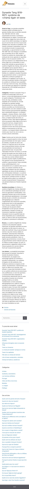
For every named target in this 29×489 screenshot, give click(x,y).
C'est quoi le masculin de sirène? (11, 432)
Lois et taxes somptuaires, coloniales (12, 357)
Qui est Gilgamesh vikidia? (9, 435)
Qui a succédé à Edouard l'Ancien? (12, 442)
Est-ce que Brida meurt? (9, 475)
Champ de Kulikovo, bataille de (11, 359)
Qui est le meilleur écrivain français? (12, 425)
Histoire (11, 4)
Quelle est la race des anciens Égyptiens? (14, 478)
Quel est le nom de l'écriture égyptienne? (13, 457)
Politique (4, 388)
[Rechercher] (25, 318)
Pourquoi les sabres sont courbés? (12, 420)
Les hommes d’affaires (8, 376)
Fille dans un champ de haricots (11, 354)
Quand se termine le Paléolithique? (12, 428)
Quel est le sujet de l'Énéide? (10, 444)
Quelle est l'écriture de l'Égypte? (11, 406)
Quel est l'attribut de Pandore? (10, 423)
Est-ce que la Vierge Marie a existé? (12, 430)
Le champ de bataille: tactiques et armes (13, 350)
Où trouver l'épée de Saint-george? (12, 473)
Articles (4, 371)
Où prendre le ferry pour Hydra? (11, 437)
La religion (5, 385)
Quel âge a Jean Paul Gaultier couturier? (13, 480)
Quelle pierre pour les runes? (10, 464)
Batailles (4, 383)
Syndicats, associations (8, 373)
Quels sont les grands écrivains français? (13, 398)
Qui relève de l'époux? (8, 403)
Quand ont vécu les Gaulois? (10, 401)
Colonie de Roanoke (9, 309)
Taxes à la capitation (8, 352)
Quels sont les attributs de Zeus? (11, 439)
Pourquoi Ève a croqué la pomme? (11, 447)
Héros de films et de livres (9, 381)
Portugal (4, 378)
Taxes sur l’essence (7, 347)
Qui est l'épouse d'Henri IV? (10, 470)
